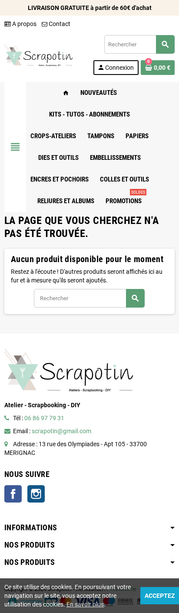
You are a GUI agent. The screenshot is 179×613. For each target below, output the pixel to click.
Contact (58, 23)
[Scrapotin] (38, 54)
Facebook (13, 494)
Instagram (36, 494)
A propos (23, 23)
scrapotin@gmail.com (61, 431)
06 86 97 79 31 (44, 418)
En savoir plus (85, 604)
